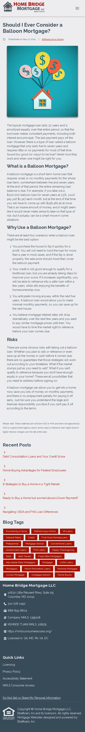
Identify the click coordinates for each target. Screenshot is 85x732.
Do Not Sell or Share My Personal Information (32, 697)
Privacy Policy (12, 671)
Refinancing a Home (52, 39)
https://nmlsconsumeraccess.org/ (30, 631)
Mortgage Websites (30, 717)
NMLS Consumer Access (19, 685)
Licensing (9, 664)
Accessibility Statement (17, 678)
